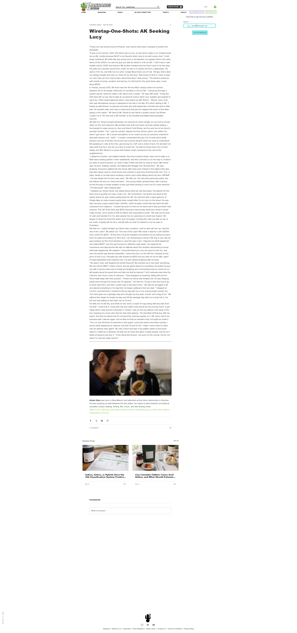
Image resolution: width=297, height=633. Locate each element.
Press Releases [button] (138, 629)
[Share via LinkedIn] (102, 421)
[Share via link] (108, 421)
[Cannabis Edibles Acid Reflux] (155, 458)
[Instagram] (142, 624)
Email (186, 22)
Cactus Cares (151, 629)
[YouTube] (153, 624)
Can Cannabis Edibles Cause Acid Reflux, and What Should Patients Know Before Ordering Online (154, 476)
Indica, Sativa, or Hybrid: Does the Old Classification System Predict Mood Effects (104, 476)
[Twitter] (147, 624)
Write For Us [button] (116, 629)
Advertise (106, 629)
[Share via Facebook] (90, 421)
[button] (175, 6)
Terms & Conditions (175, 629)
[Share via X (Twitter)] (96, 421)
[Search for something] (158, 6)
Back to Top (3, 618)
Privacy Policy (189, 629)
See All (176, 441)
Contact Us (162, 629)
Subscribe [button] (127, 629)
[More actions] (170, 24)
